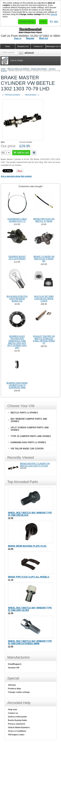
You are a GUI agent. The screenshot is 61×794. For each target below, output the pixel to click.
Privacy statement (16, 724)
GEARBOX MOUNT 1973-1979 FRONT (17, 257)
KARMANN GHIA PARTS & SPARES (28, 442)
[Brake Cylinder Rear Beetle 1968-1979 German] (44, 242)
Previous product (11, 95)
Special (53, 14)
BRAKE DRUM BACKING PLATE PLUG (27, 546)
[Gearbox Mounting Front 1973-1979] (17, 242)
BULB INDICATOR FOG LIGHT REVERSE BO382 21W (17, 298)
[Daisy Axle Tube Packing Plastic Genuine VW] (17, 321)
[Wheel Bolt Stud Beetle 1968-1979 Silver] (30, 603)
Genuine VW (13, 668)
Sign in (17, 38)
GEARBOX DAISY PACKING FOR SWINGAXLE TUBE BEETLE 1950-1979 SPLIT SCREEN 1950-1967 (17, 342)
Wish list (43, 38)
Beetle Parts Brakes (39, 69)
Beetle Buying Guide (17, 720)
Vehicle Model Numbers (19, 727)
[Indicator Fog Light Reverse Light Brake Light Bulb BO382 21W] (17, 281)
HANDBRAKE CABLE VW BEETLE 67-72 (17, 220)
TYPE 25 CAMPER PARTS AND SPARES (31, 436)
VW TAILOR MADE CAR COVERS (27, 448)
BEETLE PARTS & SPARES (18, 69)
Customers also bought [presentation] (30, 186)
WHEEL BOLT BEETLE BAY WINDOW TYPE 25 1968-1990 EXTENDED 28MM (30, 642)
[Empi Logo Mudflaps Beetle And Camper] (44, 281)
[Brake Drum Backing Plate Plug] (30, 541)
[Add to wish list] (34, 152)
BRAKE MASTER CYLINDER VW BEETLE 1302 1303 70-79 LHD (35, 464)
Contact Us (38, 46)
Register (30, 38)
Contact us (13, 713)
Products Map (14, 688)
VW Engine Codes (16, 735)
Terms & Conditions (17, 731)
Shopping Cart (22, 46)
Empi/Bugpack (14, 664)
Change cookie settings (19, 692)
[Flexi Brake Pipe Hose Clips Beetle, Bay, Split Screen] (30, 572)
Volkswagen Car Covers (53, 46)
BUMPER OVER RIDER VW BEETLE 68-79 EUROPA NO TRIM (17, 385)
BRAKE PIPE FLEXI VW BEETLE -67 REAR (43, 220)
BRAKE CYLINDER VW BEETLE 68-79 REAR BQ (44, 258)
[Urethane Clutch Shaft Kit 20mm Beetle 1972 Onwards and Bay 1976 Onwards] (44, 321)
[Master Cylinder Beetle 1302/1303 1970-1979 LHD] (13, 472)
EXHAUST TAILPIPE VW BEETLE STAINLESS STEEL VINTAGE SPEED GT (44, 339)
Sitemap (12, 685)
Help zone (12, 709)
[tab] (30, 186)
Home (3, 69)
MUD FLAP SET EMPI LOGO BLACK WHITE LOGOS (44, 298)
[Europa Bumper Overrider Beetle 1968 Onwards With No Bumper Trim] (17, 368)
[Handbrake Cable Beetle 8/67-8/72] (17, 204)
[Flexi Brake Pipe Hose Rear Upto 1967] (44, 204)
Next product (32, 95)
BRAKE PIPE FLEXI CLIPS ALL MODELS (28, 577)
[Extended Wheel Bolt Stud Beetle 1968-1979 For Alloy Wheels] (30, 636)
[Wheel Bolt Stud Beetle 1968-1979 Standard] (30, 508)
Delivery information (17, 717)
